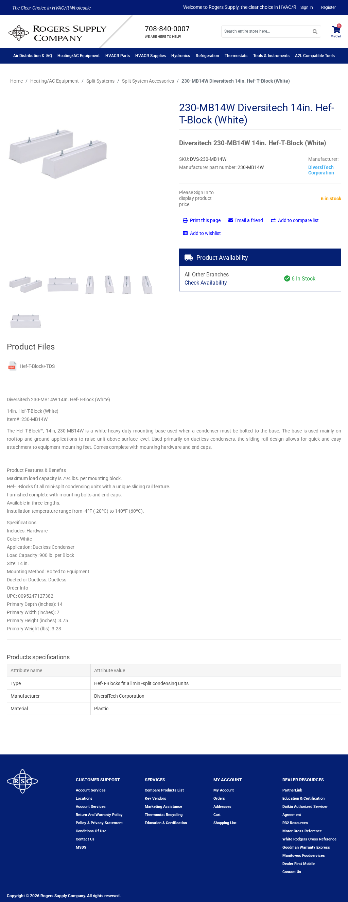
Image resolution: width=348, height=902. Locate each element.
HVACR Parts (117, 55)
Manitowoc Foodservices (303, 855)
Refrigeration (207, 55)
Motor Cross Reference (302, 831)
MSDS (81, 847)
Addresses (222, 806)
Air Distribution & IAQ (32, 55)
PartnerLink (292, 790)
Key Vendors (155, 798)
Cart (217, 815)
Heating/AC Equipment (78, 55)
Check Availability (206, 282)
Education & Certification (166, 823)
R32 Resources (295, 823)
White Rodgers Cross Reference (309, 839)
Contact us (85, 839)
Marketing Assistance (163, 806)
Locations (84, 798)
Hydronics (180, 55)
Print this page (205, 220)
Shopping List (225, 823)
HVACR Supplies (150, 55)
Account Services (91, 790)
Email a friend (248, 220)
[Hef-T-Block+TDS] (12, 366)
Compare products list (164, 790)
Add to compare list (298, 220)
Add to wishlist (205, 233)
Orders (219, 798)
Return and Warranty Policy (99, 815)
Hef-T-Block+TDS (37, 366)
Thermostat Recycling (163, 815)
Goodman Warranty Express (306, 847)
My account (223, 790)
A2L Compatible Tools (315, 55)
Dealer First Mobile (298, 864)
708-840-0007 (167, 29)
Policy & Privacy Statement (99, 823)
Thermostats (236, 55)
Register (328, 7)
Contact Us (291, 872)
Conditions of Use (91, 831)
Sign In (306, 7)
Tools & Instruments (271, 55)
